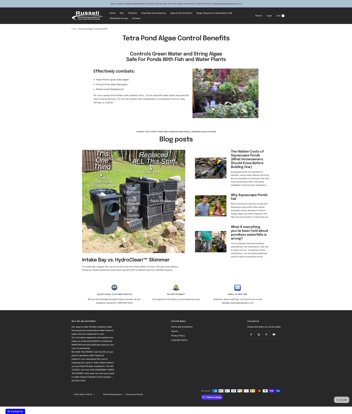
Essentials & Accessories (153, 13)
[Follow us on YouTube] (274, 334)
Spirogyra (122, 84)
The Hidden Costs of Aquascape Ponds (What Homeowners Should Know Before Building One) (247, 159)
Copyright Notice (179, 340)
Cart (280, 15)
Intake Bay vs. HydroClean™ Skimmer (126, 260)
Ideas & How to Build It (181, 13)
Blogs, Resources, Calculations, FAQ (214, 13)
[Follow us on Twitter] (258, 334)
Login (269, 15)
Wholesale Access (119, 18)
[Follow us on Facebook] (251, 334)
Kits (122, 13)
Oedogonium (117, 89)
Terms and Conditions (182, 326)
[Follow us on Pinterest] (266, 334)
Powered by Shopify (134, 394)
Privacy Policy (178, 335)
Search (258, 15)
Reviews (136, 18)
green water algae (119, 79)
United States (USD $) (82, 394)
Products (132, 13)
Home (113, 13)
